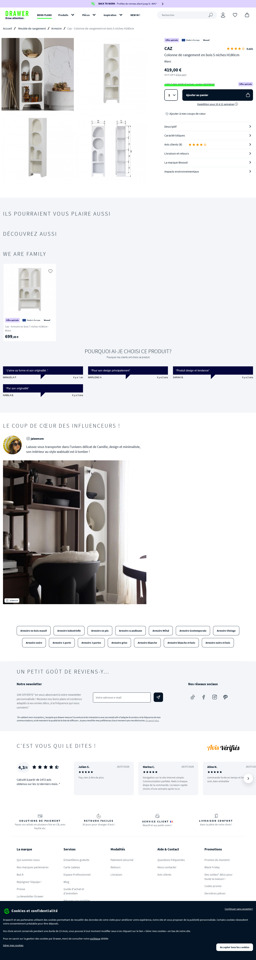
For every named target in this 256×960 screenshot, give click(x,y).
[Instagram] (214, 697)
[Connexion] (223, 15)
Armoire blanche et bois (181, 642)
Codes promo (213, 886)
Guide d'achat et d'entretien (74, 891)
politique (95, 938)
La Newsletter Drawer (30, 896)
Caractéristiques (174, 135)
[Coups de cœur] (235, 14)
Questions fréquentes (171, 860)
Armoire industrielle (69, 630)
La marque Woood (176, 162)
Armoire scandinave (130, 630)
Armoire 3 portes (91, 642)
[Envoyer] (158, 697)
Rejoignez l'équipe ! (29, 882)
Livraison (116, 874)
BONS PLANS (44, 15)
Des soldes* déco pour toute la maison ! (218, 877)
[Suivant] (248, 302)
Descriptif (170, 126)
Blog (66, 882)
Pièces (86, 15)
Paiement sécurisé (122, 860)
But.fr (20, 874)
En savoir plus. (152, 720)
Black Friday (212, 867)
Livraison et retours (176, 153)
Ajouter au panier (197, 95)
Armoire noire (34, 642)
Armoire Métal (161, 630)
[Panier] (247, 14)
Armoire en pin (100, 630)
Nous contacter (167, 867)
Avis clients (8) (173, 144)
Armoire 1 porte (62, 642)
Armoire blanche (147, 642)
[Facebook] (203, 697)
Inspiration (110, 15)
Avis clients (164, 874)
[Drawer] (17, 15)
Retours (116, 867)
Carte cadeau (72, 867)
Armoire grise (119, 642)
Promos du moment (217, 860)
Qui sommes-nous (28, 860)
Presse (21, 889)
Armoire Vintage (226, 630)
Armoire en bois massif (33, 630)
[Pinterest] (225, 697)
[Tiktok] (193, 697)
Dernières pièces (214, 893)
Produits (63, 15)
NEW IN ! (135, 15)
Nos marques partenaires (33, 867)
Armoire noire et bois (218, 642)
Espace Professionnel (77, 874)
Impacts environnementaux (181, 171)
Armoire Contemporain (193, 630)
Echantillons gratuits (76, 860)
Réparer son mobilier (77, 900)
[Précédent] (10, 302)
